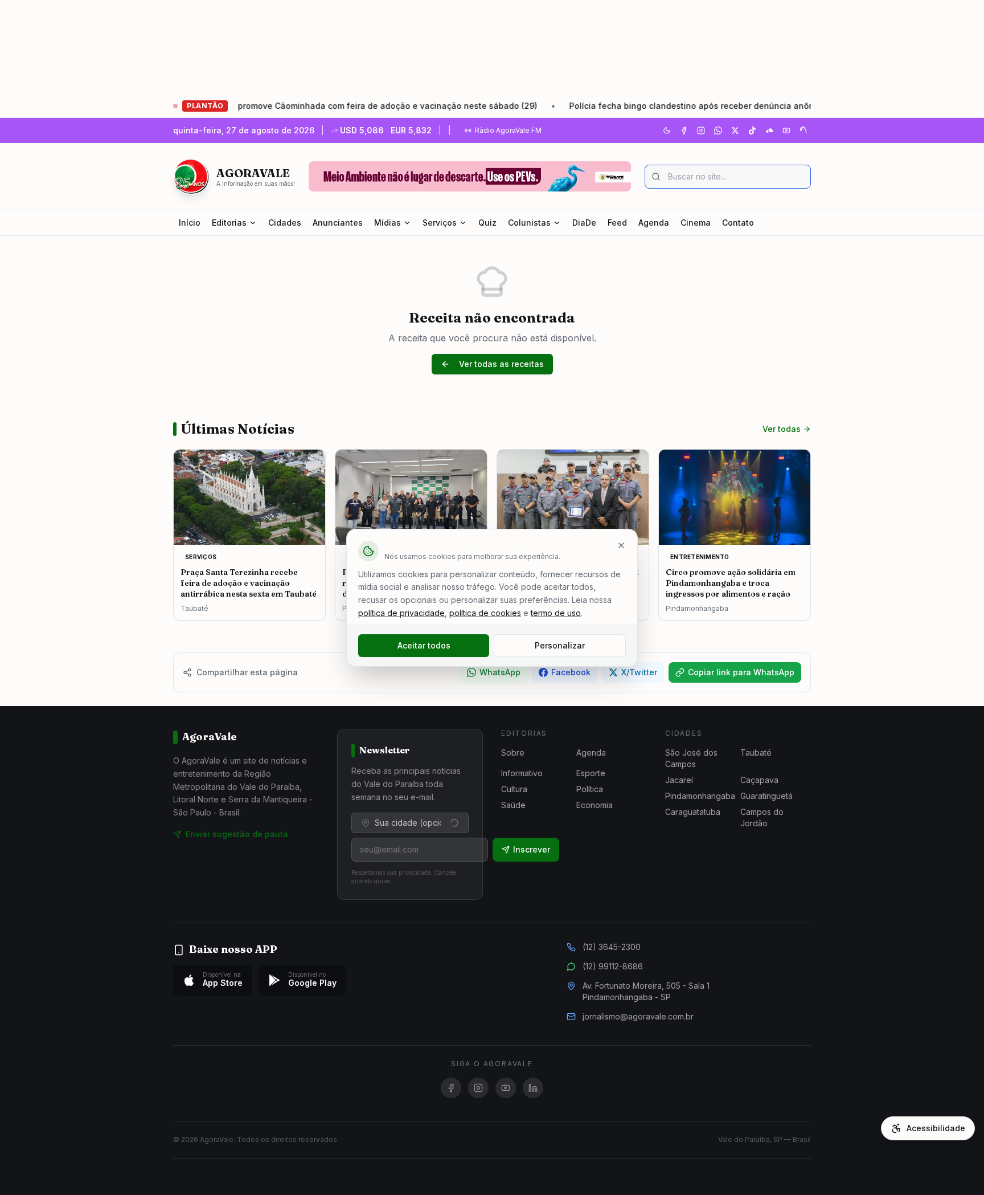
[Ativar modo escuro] (666, 130)
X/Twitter (639, 672)
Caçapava (759, 780)
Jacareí (679, 780)
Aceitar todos (423, 645)
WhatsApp (499, 672)
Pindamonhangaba (700, 796)
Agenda (653, 222)
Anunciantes (338, 222)
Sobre (512, 752)
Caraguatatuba (692, 812)
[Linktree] (803, 130)
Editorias (229, 222)
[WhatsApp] (718, 130)
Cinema (695, 222)
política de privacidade (401, 613)
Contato (738, 222)
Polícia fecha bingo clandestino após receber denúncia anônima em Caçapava (692, 106)
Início (189, 222)
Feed (617, 222)
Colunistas (529, 222)
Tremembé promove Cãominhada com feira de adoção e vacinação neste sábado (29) (330, 106)
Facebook (571, 672)
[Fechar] (621, 545)
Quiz (487, 222)
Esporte (590, 773)
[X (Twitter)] (735, 130)
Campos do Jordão (762, 817)
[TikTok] (752, 130)
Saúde (513, 805)
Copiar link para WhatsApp (741, 672)
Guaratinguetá (766, 796)
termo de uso (556, 613)
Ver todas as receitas (501, 364)
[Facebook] (683, 130)
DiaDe (584, 222)
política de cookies (485, 613)
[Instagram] (701, 130)
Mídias (387, 222)
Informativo (522, 773)
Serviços (440, 222)
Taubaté (756, 752)
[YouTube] (786, 130)
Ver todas (781, 429)
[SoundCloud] (769, 130)
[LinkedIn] (533, 1088)
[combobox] (410, 823)
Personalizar (560, 645)
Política (589, 789)
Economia (594, 805)
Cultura (514, 789)
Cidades (284, 222)
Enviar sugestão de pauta (237, 834)
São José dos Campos (691, 758)
